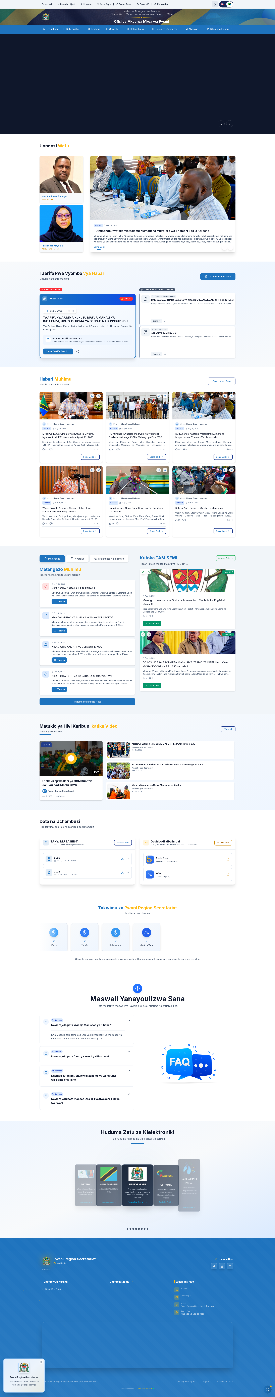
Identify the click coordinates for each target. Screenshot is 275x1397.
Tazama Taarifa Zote (219, 284)
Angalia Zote (224, 566)
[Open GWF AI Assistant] (268, 1390)
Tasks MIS (144, 4)
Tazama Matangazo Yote (87, 709)
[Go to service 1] (127, 1237)
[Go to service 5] (139, 1237)
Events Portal (125, 4)
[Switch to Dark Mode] (215, 4)
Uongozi (88, 4)
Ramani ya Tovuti (225, 1389)
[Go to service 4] (136, 1237)
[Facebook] (214, 1274)
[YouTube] (230, 1274)
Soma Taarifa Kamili (56, 359)
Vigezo (206, 1389)
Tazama (61, 609)
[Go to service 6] (142, 1237)
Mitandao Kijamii (67, 4)
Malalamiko (162, 4)
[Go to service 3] (133, 1237)
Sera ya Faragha (186, 1389)
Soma (155, 329)
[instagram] (222, 1274)
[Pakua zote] (122, 867)
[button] (87, 1037)
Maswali (48, 4)
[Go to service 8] (147, 1237)
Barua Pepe (105, 4)
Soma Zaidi (102, 255)
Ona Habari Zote (222, 389)
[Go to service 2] (130, 1237)
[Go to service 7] (145, 1237)
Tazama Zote (123, 850)
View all (228, 737)
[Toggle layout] (41, 1362)
